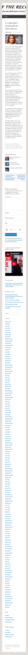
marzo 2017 (7, 563)
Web (6, 223)
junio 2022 (7, 429)
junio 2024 (7, 377)
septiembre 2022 (9, 423)
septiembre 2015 (9, 602)
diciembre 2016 (8, 570)
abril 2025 (7, 356)
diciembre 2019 (8, 494)
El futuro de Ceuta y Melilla (16, 168)
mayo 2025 (7, 354)
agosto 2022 (8, 425)
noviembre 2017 (8, 548)
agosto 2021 (8, 451)
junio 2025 (7, 352)
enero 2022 (7, 440)
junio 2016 (7, 583)
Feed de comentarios (10, 619)
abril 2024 (7, 382)
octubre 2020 (8, 473)
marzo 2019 (7, 514)
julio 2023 (7, 401)
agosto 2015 (8, 605)
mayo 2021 (7, 457)
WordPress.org (8, 621)
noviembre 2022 (8, 419)
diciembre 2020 (8, 468)
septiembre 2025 (9, 345)
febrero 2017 (8, 566)
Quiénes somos (8, 636)
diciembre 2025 (8, 339)
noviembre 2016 (8, 572)
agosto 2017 (8, 555)
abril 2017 (7, 561)
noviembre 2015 (8, 598)
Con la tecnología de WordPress (12, 645)
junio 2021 (7, 455)
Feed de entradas (9, 617)
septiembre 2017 (9, 553)
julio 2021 (7, 453)
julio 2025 (7, 349)
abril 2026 (7, 330)
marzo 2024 (7, 384)
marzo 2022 (7, 436)
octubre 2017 (8, 550)
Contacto (7, 630)
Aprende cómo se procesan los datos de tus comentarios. (13, 240)
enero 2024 (7, 388)
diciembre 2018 (8, 520)
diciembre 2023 (8, 390)
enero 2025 (7, 362)
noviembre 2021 (8, 444)
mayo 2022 (7, 432)
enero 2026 (7, 336)
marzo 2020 (7, 488)
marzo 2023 (7, 410)
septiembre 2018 (9, 527)
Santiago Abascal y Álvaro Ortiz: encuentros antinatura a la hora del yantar (10, 177)
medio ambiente (13, 144)
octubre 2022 (8, 421)
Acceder (7, 615)
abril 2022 (7, 434)
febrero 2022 (8, 438)
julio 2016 (7, 581)
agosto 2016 (8, 579)
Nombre (7, 212)
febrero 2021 (8, 464)
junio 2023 (7, 403)
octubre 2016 (8, 574)
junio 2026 (7, 326)
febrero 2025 (8, 360)
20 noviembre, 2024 (16, 32)
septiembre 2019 (9, 501)
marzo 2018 (7, 540)
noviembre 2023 (8, 393)
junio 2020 (7, 481)
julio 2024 (7, 375)
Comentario (8, 197)
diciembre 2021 (8, 442)
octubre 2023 (8, 395)
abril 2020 (7, 486)
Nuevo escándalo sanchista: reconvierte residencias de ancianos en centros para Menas (14, 296)
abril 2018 (7, 537)
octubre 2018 (8, 524)
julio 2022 (7, 427)
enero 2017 (7, 568)
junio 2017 (7, 559)
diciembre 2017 (8, 546)
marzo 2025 (7, 358)
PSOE (21, 146)
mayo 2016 (7, 585)
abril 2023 (7, 408)
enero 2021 (7, 466)
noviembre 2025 (8, 341)
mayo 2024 (7, 380)
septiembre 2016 (9, 576)
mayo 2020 (7, 483)
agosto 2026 (8, 321)
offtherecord (11, 8)
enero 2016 (7, 594)
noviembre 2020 (8, 470)
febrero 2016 (8, 592)
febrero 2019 (8, 516)
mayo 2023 (7, 406)
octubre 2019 (8, 499)
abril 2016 (7, 587)
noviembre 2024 (8, 367)
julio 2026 (7, 323)
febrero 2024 (8, 386)
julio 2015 (7, 607)
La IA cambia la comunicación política (15, 163)
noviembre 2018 (8, 522)
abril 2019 (7, 512)
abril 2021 (7, 460)
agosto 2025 (8, 347)
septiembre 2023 (9, 397)
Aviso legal (7, 632)
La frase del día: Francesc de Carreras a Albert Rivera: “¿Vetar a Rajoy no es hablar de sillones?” (14, 284)
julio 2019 (7, 505)
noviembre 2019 (8, 496)
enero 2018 (7, 544)
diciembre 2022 (8, 416)
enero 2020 (7, 492)
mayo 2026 (7, 328)
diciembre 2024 (8, 364)
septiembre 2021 (9, 449)
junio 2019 (7, 507)
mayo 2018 (7, 535)
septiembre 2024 (9, 371)
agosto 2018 (8, 529)
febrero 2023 (8, 412)
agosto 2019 (8, 503)
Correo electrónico (9, 218)
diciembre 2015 (8, 596)
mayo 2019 (7, 509)
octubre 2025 (8, 343)
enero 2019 (7, 518)
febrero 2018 (8, 542)
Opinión (17, 143)
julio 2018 (7, 531)
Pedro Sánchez (16, 146)
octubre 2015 (8, 600)
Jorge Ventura (8, 32)
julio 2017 (7, 557)
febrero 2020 (8, 490)
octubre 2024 (8, 369)
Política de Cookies (9, 634)
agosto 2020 (8, 477)
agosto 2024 (8, 373)
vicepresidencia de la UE (17, 148)
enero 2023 (7, 414)
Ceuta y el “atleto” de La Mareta (12, 300)
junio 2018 (7, 533)
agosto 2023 (8, 399)
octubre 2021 (8, 447)
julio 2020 (7, 479)
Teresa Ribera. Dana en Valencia (12, 147)
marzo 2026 (7, 332)
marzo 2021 (7, 462)
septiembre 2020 (9, 475)
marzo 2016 (7, 589)
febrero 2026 (8, 334)
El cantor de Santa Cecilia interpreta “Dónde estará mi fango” (21, 177)
